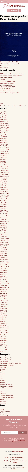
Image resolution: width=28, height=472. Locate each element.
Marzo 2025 (3, 142)
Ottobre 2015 (3, 350)
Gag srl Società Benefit (17, 451)
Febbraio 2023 (4, 189)
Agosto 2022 (3, 201)
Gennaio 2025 (4, 146)
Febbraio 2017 (3, 323)
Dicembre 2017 (4, 304)
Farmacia (2, 373)
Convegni (2, 369)
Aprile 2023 (3, 186)
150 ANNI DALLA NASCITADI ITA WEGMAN (8, 88)
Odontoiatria (3, 392)
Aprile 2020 (3, 253)
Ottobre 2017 (3, 308)
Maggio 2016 (3, 340)
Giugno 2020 (3, 250)
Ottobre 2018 (3, 286)
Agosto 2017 (3, 312)
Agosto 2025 (3, 133)
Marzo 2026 (3, 120)
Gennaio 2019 (3, 280)
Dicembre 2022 (4, 193)
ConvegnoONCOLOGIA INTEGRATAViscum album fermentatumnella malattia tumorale (7, 82)
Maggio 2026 (3, 116)
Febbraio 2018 (4, 301)
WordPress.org (4, 415)
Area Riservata (14, 10)
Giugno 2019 (3, 270)
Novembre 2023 (4, 172)
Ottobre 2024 (4, 152)
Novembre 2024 (4, 150)
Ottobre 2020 (4, 242)
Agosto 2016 (3, 335)
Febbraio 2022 (4, 212)
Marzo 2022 (3, 210)
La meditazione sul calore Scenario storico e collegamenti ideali (9, 92)
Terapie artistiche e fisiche (7, 395)
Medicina (2, 380)
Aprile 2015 (3, 352)
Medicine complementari (6, 386)
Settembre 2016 (4, 333)
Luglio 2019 (3, 269)
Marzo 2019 (3, 276)
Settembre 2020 (4, 244)
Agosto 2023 (3, 178)
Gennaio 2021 (3, 237)
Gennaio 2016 (3, 348)
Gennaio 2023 (4, 191)
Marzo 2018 (3, 299)
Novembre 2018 (4, 284)
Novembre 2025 (4, 127)
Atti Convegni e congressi (6, 365)
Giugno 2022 (3, 204)
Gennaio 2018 (3, 303)
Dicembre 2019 (4, 261)
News (1, 390)
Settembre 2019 (4, 267)
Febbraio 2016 (4, 346)
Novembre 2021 (4, 218)
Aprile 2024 (3, 163)
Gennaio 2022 (4, 214)
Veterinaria (3, 401)
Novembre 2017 (4, 306)
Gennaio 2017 (3, 325)
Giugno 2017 (3, 316)
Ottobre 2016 (3, 331)
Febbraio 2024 (4, 167)
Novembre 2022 (4, 195)
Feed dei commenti (5, 413)
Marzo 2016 (3, 344)
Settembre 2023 (4, 176)
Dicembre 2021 (4, 216)
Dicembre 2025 (4, 125)
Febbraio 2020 (4, 257)
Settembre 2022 (4, 199)
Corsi (1, 371)
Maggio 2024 (3, 161)
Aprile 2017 (3, 319)
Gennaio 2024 (4, 169)
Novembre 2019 (4, 263)
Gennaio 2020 (4, 259)
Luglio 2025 (3, 135)
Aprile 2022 (3, 208)
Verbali (2, 399)
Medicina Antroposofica (6, 384)
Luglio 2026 (3, 112)
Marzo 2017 (3, 321)
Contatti (15, 462)
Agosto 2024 (3, 155)
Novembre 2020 (4, 240)
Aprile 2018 (3, 297)
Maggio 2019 (3, 272)
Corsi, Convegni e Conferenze (11, 461)
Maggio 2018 (3, 295)
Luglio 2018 (3, 291)
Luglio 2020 (3, 248)
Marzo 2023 (3, 187)
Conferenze (3, 367)
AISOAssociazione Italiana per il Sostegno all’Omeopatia (13, 105)
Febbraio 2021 (4, 235)
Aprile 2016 (3, 342)
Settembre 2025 (4, 131)
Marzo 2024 (3, 165)
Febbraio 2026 (4, 121)
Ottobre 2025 (4, 129)
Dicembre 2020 (4, 238)
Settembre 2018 (4, 287)
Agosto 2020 (3, 246)
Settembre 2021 (4, 221)
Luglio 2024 (3, 157)
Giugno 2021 (3, 227)
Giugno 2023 (3, 182)
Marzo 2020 (3, 255)
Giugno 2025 (3, 137)
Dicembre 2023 (4, 170)
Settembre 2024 (4, 154)
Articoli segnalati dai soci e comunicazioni (10, 363)
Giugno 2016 (3, 338)
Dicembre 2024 (4, 148)
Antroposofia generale (5, 358)
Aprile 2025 (3, 140)
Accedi (2, 409)
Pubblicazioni (3, 394)
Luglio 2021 (3, 225)
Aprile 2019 (3, 274)
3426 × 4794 (14, 62)
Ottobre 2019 (3, 265)
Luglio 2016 (3, 337)
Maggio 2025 (3, 138)
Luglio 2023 (3, 180)
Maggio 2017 (3, 318)
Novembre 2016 (4, 329)
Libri (1, 377)
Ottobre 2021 (3, 219)
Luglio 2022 (3, 203)
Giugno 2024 (3, 159)
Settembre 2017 (4, 310)
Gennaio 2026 (4, 123)
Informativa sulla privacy (18, 441)
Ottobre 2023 (4, 174)
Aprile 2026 (3, 118)
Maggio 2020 (3, 252)
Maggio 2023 (3, 184)
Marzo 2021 (3, 233)
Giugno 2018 (3, 293)
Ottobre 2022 (4, 197)
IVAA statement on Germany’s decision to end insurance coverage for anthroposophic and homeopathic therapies (12, 76)
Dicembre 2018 (4, 282)
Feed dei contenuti (5, 411)
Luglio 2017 (3, 314)
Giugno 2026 (3, 114)
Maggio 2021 (3, 229)
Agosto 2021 (3, 223)
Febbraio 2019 (4, 278)
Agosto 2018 (3, 289)
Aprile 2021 (3, 231)
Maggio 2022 (3, 206)
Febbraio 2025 (4, 144)
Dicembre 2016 (4, 327)
